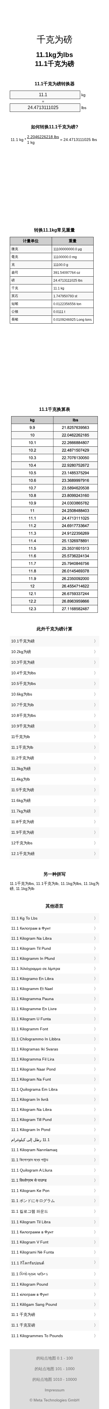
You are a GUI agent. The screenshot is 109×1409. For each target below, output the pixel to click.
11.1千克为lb (22, 747)
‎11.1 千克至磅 (23, 1325)
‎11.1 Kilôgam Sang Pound (34, 1304)
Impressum (55, 1390)
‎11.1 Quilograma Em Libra (34, 1089)
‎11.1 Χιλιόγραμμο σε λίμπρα (35, 968)
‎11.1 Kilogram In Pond (30, 1129)
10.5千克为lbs (23, 683)
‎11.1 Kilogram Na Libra (31, 938)
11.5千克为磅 (22, 790)
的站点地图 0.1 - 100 (54, 1358)
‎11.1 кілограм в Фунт (30, 1294)
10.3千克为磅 (23, 662)
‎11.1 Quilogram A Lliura (31, 1170)
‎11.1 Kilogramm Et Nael (32, 988)
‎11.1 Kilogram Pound (29, 1284)
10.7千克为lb (22, 705)
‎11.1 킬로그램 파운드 (29, 1211)
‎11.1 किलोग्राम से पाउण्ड (29, 1180)
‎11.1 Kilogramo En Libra (32, 978)
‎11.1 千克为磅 (23, 1314)
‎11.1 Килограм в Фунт (31, 928)
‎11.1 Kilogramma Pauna (32, 998)
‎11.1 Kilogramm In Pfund (33, 958)
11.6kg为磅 (21, 800)
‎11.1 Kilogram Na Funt (31, 1079)
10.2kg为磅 (21, 651)
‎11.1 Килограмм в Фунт (32, 1232)
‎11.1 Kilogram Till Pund (31, 1119)
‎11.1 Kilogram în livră (29, 1099)
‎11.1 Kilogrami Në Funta (32, 1252)
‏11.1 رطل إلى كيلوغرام (30, 1139)
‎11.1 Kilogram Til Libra (31, 1222)
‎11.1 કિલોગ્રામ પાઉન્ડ (29, 1274)
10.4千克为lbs (23, 673)
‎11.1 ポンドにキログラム (33, 1200)
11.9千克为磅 (22, 832)
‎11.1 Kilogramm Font (29, 1029)
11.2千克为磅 (22, 758)
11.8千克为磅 (22, 821)
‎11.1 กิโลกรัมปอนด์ (27, 1263)
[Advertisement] (54, 14)
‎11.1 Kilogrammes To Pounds (37, 1335)
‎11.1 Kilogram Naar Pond (33, 1069)
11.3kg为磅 (21, 768)
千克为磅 (54, 39)
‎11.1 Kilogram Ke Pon (30, 1190)
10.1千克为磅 (23, 641)
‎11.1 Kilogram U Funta (31, 1019)
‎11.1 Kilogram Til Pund (31, 948)
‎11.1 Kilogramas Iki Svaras (34, 1049)
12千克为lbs (21, 843)
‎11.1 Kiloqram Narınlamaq (34, 1150)
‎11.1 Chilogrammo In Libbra (35, 1039)
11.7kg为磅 (21, 811)
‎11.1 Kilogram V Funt (29, 1242)
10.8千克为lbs (23, 715)
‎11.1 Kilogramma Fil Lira (32, 1059)
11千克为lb (20, 736)
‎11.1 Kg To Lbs (24, 918)
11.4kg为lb (20, 779)
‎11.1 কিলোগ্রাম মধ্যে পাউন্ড (29, 1160)
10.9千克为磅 (23, 726)
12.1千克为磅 (23, 853)
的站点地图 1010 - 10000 (54, 1379)
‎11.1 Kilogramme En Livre (34, 1009)
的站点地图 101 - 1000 (55, 1368)
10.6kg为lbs (21, 694)
